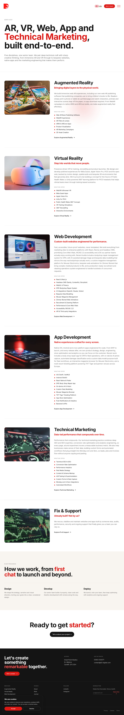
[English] (96, 6)
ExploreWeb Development (63, 316)
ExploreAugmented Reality (63, 137)
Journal (36, 694)
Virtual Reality (8, 691)
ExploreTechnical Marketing (64, 490)
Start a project (12, 673)
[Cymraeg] (100, 6)
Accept (13, 708)
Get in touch (109, 6)
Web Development (9, 694)
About (36, 689)
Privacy (106, 710)
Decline (31, 708)
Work (35, 691)
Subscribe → (116, 692)
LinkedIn (66, 689)
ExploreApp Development (63, 409)
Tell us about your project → (62, 634)
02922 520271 (99, 660)
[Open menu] (118, 6)
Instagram (66, 691)
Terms (118, 710)
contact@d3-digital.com (102, 663)
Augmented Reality (10, 689)
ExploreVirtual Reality (61, 216)
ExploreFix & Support (61, 532)
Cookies (112, 710)
